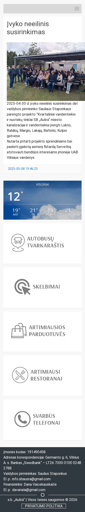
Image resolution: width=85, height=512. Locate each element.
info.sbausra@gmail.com (31, 479)
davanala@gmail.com (28, 490)
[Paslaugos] (72, 8)
